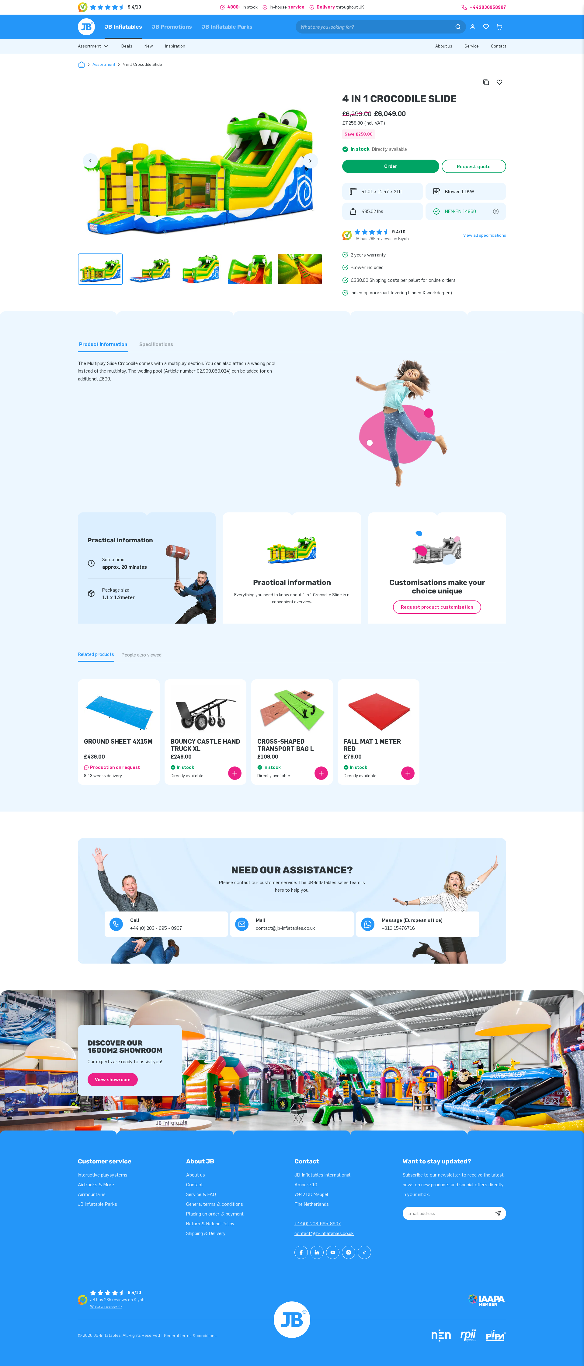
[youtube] (332, 1252)
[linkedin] (317, 1252)
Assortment (103, 64)
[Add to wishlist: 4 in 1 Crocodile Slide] (499, 82)
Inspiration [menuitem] (175, 46)
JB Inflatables (123, 26)
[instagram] (348, 1252)
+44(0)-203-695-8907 (317, 1223)
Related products (96, 654)
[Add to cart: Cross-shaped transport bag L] (321, 773)
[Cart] (499, 27)
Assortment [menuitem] (89, 46)
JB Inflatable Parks (227, 26)
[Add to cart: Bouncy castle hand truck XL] (235, 773)
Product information (103, 344)
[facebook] (301, 1252)
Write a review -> (106, 1306)
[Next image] (310, 160)
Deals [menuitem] (126, 46)
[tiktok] (364, 1252)
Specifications (156, 344)
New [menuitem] (148, 46)
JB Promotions (172, 26)
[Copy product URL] (486, 82)
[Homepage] (86, 26)
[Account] (472, 27)
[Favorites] (486, 27)
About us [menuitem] (443, 46)
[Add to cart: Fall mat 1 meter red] (408, 773)
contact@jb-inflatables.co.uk (324, 1233)
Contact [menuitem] (498, 46)
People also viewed (141, 655)
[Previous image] (90, 160)
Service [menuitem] (471, 46)
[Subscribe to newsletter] (498, 1213)
